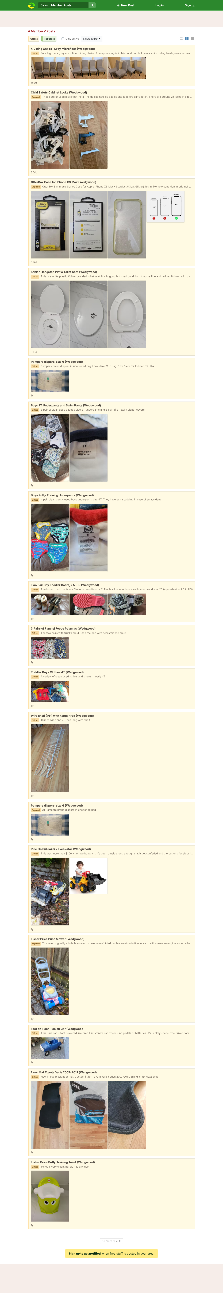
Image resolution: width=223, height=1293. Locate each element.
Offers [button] (34, 38)
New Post (127, 5)
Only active (72, 38)
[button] (181, 38)
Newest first (90, 38)
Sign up (190, 5)
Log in (159, 5)
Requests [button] (49, 38)
